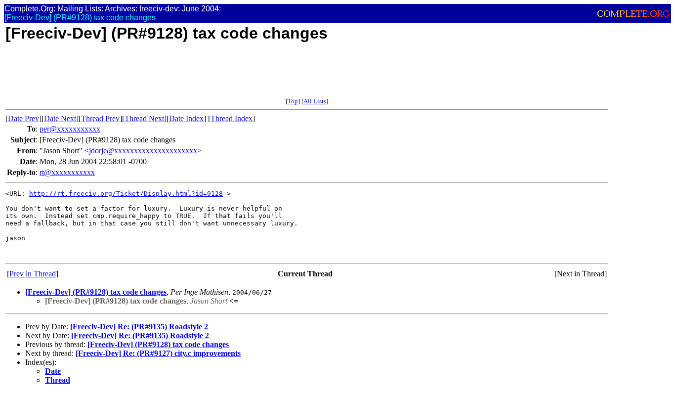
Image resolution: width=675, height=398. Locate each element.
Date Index (186, 118)
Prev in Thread (32, 273)
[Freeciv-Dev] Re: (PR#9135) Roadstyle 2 (139, 326)
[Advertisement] (185, 75)
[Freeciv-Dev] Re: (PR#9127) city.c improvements (158, 353)
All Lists (314, 101)
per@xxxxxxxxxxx (70, 129)
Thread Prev (100, 118)
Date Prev (23, 118)
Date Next (60, 118)
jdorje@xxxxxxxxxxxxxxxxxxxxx (143, 150)
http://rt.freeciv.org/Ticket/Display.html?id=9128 (126, 193)
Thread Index (232, 118)
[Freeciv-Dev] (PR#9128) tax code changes (96, 292)
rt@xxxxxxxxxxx (67, 172)
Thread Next (144, 118)
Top (293, 101)
